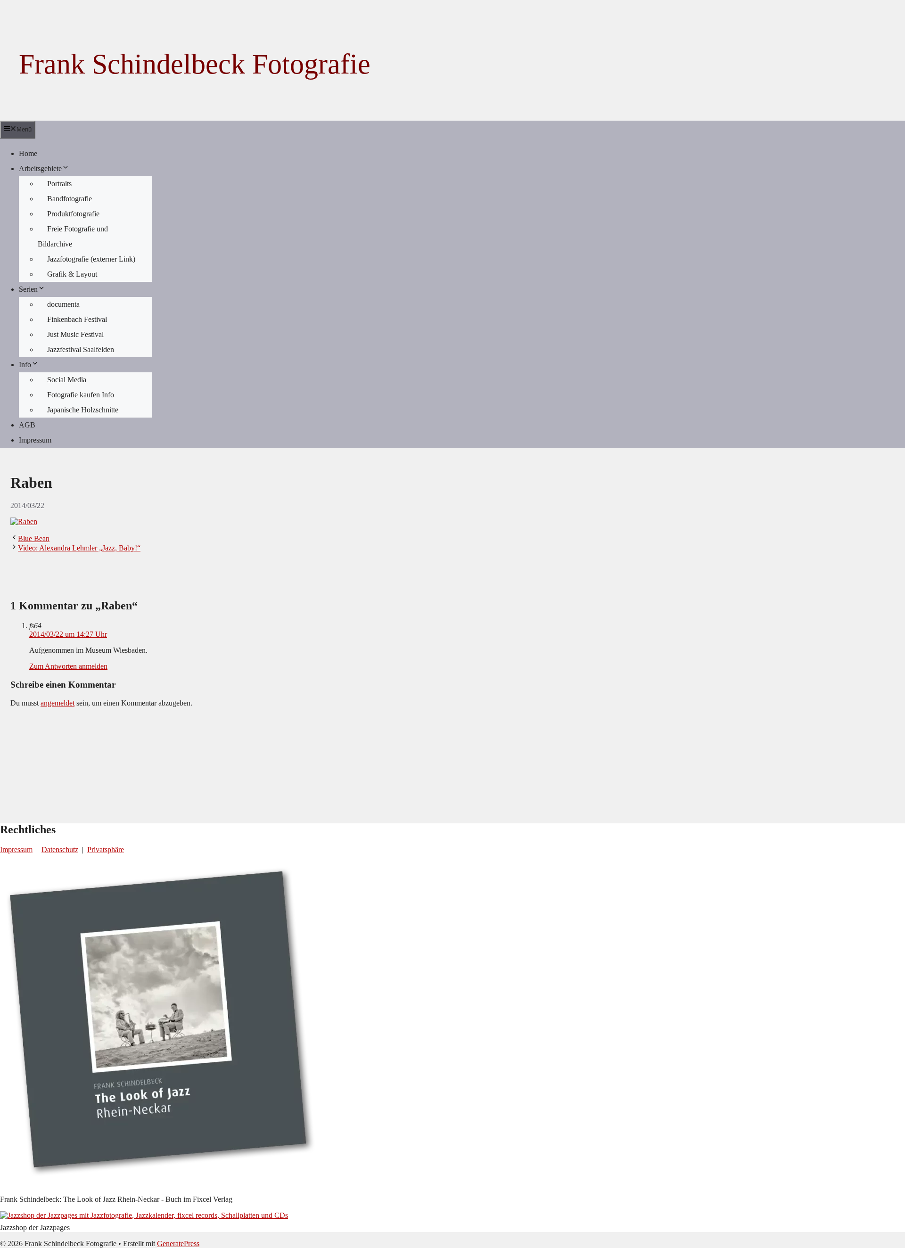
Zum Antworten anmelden (68, 666)
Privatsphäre (105, 850)
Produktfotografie (73, 214)
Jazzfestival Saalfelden (80, 349)
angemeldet (57, 703)
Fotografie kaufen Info (80, 395)
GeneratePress (178, 1244)
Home (28, 153)
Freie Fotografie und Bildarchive (73, 236)
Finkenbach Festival (77, 319)
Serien (28, 289)
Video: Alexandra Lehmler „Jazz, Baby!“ (79, 548)
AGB (27, 425)
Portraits (59, 184)
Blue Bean (33, 538)
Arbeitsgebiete (40, 168)
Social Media (66, 380)
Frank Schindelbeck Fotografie (194, 64)
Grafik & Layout (72, 274)
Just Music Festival (75, 334)
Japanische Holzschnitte (82, 410)
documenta (63, 304)
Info (25, 365)
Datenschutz (59, 850)
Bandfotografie (69, 199)
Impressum (35, 440)
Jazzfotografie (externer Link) (91, 259)
